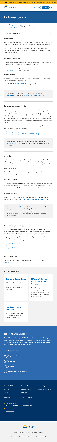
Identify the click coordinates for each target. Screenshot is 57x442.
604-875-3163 (10, 70)
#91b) (37, 134)
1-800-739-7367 (21, 84)
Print (49, 33)
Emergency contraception (14, 132)
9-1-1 (7, 405)
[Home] (17, 6)
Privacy (41, 432)
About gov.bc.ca (18, 432)
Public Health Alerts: (14, 2)
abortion (36, 174)
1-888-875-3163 (10, 68)
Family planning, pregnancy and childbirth (29, 25)
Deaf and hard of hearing (44, 389)
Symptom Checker (26, 389)
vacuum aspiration (27, 199)
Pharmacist (11, 361)
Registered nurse (13, 351)
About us (6, 389)
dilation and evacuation (41, 199)
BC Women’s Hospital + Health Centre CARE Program (39, 281)
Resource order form (26, 397)
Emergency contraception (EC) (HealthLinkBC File (20, 134)
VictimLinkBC (10, 95)
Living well (12, 25)
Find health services (26, 392)
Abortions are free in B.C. (14, 207)
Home (6, 25)
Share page (51, 33)
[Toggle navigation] (51, 7)
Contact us (7, 392)
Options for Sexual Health (16, 279)
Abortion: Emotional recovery (15, 244)
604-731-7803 (10, 86)
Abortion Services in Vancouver (13, 308)
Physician (11, 366)
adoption (7, 262)
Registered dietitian (14, 356)
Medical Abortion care (12, 246)
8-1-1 (37, 7)
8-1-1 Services (7, 397)
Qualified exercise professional (17, 371)
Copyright (27, 432)
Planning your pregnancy (13, 27)
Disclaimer (34, 432)
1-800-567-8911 (10, 411)
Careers (6, 395)
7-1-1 (23, 338)
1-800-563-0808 (28, 95)
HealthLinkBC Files (25, 395)
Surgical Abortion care (13, 248)
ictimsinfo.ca (40, 95)
